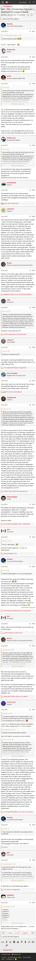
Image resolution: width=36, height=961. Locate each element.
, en (11, 203)
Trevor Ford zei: (6, 739)
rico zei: (4, 87)
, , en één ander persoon (15, 491)
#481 (33, 31)
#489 (33, 347)
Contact (3, 957)
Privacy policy (27, 957)
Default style (6, 954)
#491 (33, 405)
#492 (33, 504)
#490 (33, 381)
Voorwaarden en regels (14, 957)
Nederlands (16, 954)
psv (32, 15)
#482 (33, 57)
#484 (33, 145)
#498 (33, 825)
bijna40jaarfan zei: (7, 730)
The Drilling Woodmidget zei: (10, 35)
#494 (33, 566)
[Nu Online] (5, 27)
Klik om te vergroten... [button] (18, 104)
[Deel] (30, 31)
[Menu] (2, 2)
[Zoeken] (34, 2)
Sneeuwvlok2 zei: (7, 906)
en (15, 368)
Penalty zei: (5, 541)
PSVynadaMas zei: (7, 864)
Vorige (10, 933)
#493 (33, 537)
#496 (33, 646)
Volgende (25, 933)
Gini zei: (4, 570)
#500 (33, 902)
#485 (33, 190)
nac (28, 15)
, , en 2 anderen (16, 696)
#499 (33, 860)
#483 (33, 83)
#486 (33, 216)
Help (2, 959)
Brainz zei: (5, 311)
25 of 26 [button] (17, 933)
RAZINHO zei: (6, 713)
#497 (33, 709)
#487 (33, 270)
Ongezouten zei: (7, 650)
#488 (33, 307)
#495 (33, 624)
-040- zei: (4, 351)
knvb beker (22, 15)
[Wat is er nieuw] (30, 2)
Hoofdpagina (10, 959)
